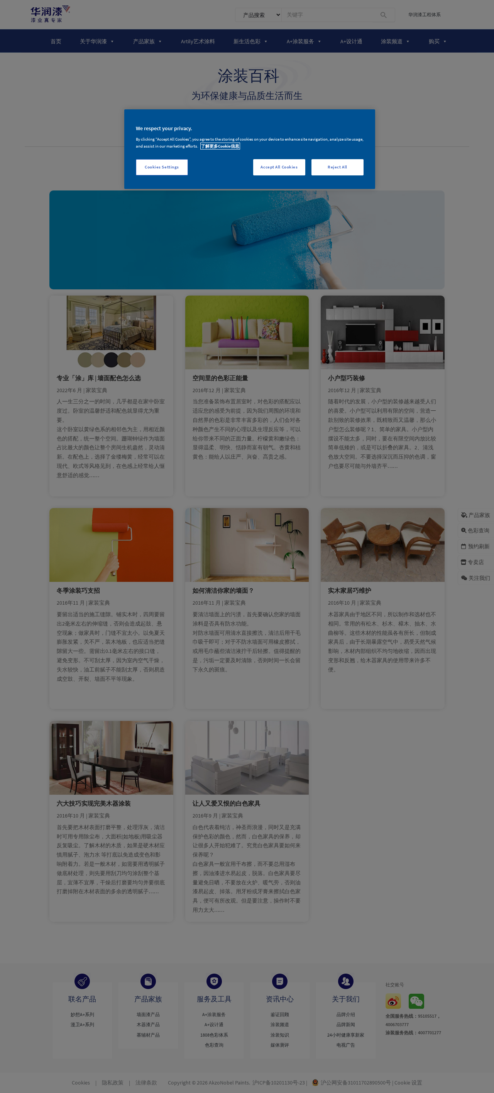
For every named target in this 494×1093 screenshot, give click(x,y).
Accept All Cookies (279, 167)
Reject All (337, 167)
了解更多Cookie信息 (220, 146)
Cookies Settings (162, 167)
